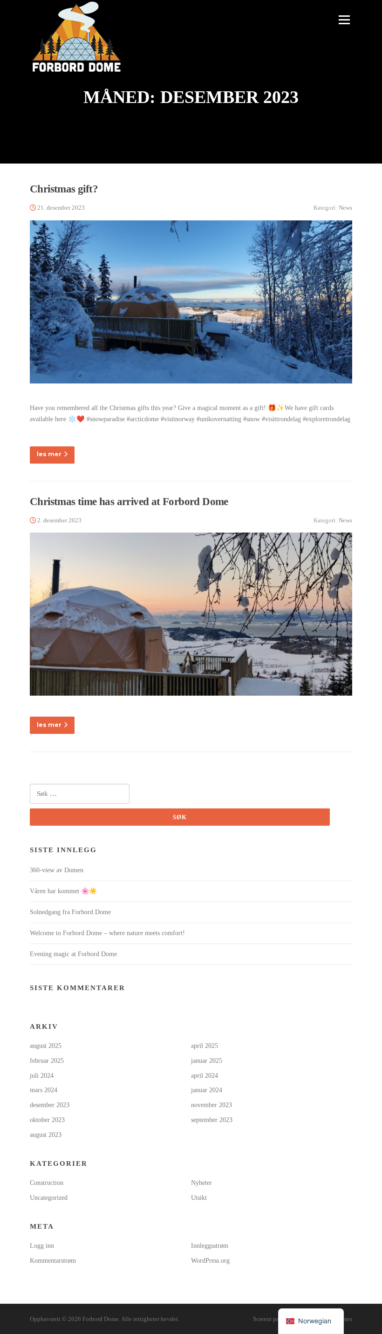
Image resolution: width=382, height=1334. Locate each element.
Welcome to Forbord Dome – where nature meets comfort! (107, 933)
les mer (49, 454)
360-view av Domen (56, 870)
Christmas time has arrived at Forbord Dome (129, 501)
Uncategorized (49, 1197)
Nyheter (201, 1182)
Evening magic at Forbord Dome (73, 954)
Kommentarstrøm (53, 1260)
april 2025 (204, 1045)
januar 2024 (206, 1090)
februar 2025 (47, 1060)
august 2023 (45, 1134)
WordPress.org (210, 1260)
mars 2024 (43, 1090)
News (345, 207)
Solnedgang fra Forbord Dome (70, 912)
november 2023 (211, 1104)
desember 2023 (49, 1104)
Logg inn (42, 1245)
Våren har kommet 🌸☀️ (63, 891)
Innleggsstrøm (209, 1245)
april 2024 (204, 1075)
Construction (46, 1182)
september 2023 (211, 1119)
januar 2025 (206, 1060)
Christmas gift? (64, 189)
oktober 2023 (47, 1119)
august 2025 (45, 1045)
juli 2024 (42, 1075)
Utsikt (199, 1197)
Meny (343, 19)
